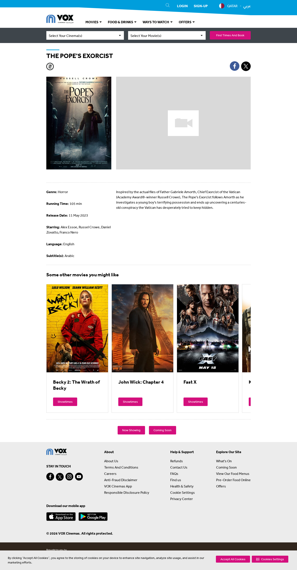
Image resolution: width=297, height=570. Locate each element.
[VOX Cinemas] (59, 20)
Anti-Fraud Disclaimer (120, 480)
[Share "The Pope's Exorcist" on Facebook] (234, 66)
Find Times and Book (230, 35)
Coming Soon (163, 430)
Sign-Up (201, 6)
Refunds (176, 461)
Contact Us (178, 467)
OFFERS (185, 22)
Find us (175, 480)
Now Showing (131, 430)
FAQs (174, 473)
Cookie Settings (182, 492)
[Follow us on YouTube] (79, 477)
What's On (224, 461)
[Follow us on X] (60, 477)
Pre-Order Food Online (233, 480)
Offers (221, 486)
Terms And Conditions (121, 467)
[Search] (167, 6)
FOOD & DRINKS (121, 22)
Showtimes (65, 402)
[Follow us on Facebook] (50, 477)
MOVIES (92, 22)
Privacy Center (181, 499)
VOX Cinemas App (118, 486)
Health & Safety (182, 486)
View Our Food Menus (232, 473)
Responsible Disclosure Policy (126, 492)
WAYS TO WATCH (156, 22)
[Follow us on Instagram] (69, 477)
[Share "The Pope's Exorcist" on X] (246, 66)
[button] (270, 559)
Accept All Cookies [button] (232, 559)
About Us (111, 461)
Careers (110, 473)
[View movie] (77, 328)
